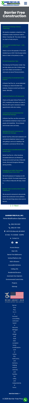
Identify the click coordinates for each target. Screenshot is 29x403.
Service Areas (14, 393)
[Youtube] (17, 242)
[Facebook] (12, 242)
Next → (17, 205)
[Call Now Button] (25, 400)
